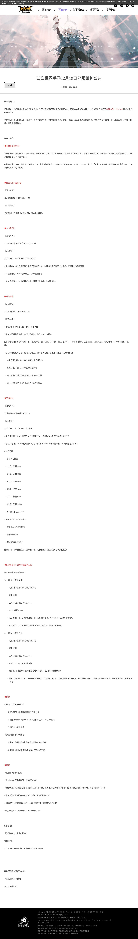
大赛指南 (62, 9)
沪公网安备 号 (86, 925)
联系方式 (41, 912)
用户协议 (69, 912)
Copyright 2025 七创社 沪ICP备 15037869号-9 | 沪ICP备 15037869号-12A (64, 920)
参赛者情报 (78, 9)
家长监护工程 (50, 912)
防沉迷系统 (60, 912)
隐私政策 (77, 912)
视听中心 (94, 9)
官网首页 (46, 9)
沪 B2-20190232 (43, 923)
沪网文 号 (101, 920)
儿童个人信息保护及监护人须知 (92, 912)
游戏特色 (110, 9)
